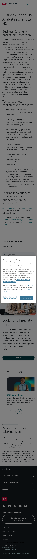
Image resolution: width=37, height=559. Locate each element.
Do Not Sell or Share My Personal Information (10, 297)
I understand (26, 298)
